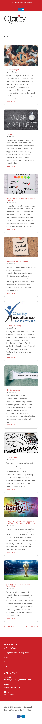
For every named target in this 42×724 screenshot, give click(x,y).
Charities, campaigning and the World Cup (19, 585)
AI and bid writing (13, 326)
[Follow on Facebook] (19, 9)
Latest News (11, 72)
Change (9, 134)
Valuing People (12, 70)
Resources (10, 662)
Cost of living (11, 457)
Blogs (8, 667)
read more (10, 102)
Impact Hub (10, 657)
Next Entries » (32, 627)
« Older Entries (10, 627)
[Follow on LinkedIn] (22, 9)
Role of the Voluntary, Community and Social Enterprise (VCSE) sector (20, 522)
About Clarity (11, 648)
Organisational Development (17, 653)
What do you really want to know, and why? (20, 199)
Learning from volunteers (17, 261)
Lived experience (13, 390)
